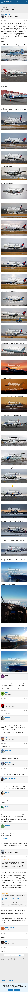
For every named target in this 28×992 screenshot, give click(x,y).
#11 (26, 812)
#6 (26, 743)
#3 (26, 698)
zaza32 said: (4, 859)
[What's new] (23, 1)
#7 (26, 756)
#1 (26, 20)
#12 (26, 831)
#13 (26, 856)
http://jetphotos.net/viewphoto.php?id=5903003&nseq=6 (10, 837)
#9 (26, 784)
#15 (26, 947)
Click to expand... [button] (14, 906)
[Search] (26, 1)
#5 (26, 723)
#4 (26, 710)
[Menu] (2, 1)
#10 (26, 798)
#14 (26, 933)
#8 (26, 768)
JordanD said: (5, 893)
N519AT (4, 11)
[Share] (24, 21)
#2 (26, 681)
